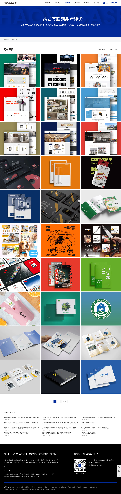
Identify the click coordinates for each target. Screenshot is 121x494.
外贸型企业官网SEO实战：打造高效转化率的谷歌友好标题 (98, 418)
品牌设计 (12, 487)
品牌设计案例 (113, 49)
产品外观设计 (62, 487)
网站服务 (57, 3)
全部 (92, 49)
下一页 (64, 401)
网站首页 (47, 3)
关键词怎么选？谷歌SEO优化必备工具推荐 (16, 433)
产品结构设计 (71, 487)
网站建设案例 (101, 49)
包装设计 (46, 487)
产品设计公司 (54, 487)
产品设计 (79, 487)
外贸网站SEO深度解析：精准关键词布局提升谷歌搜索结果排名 (21, 418)
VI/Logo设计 (19, 487)
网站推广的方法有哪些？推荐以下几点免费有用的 (56, 433)
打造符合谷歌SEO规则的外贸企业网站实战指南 (95, 428)
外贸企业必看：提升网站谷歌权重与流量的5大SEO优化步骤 (21, 423)
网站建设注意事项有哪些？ (89, 433)
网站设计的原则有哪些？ (88, 423)
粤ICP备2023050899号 (43, 489)
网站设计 (33, 487)
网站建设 (27, 487)
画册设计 (40, 487)
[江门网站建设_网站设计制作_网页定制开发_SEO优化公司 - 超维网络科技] (10, 3)
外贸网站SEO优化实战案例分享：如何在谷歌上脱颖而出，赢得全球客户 (60, 423)
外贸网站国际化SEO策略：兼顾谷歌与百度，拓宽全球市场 (59, 428)
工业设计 (85, 487)
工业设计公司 (93, 487)
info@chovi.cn (98, 465)
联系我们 (96, 3)
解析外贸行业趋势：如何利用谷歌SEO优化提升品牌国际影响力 (21, 428)
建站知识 (86, 3)
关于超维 (77, 3)
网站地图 (53, 489)
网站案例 (67, 3)
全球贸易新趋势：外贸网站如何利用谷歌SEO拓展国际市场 (59, 418)
